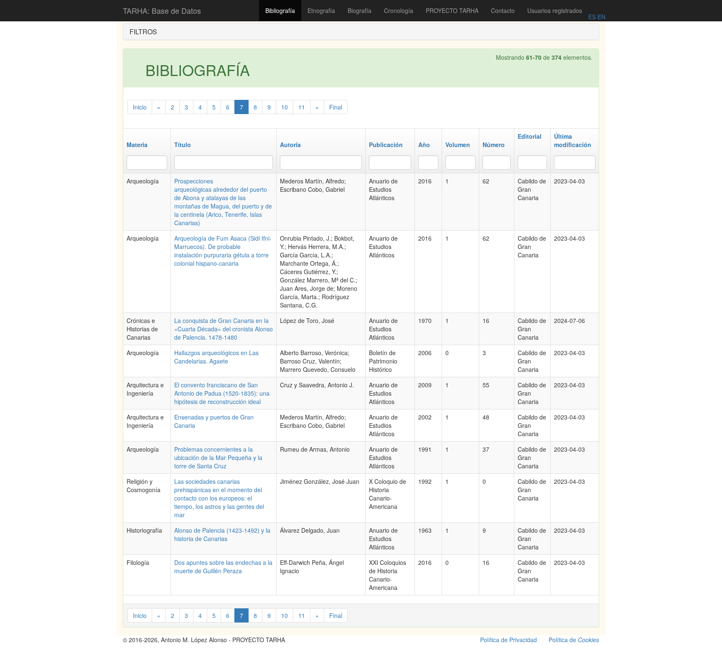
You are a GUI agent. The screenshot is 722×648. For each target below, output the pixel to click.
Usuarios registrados (554, 10)
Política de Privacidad (508, 639)
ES (592, 17)
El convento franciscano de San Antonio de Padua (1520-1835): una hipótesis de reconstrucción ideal (221, 393)
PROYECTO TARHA (452, 10)
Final (335, 107)
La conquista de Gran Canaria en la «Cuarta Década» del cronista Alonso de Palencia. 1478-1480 (223, 328)
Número (494, 144)
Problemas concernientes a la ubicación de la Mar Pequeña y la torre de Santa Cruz (218, 457)
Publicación (386, 144)
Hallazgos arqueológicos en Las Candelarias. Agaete (216, 356)
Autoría (290, 144)
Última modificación (572, 140)
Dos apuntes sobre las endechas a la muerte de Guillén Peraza (223, 566)
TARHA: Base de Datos (162, 10)
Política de (574, 639)
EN (600, 17)
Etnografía (321, 10)
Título (182, 144)
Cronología (398, 10)
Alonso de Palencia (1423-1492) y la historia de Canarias (222, 534)
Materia (137, 144)
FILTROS (143, 31)
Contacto (503, 10)
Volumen (457, 144)
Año (424, 144)
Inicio (140, 107)
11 (301, 107)
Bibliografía (280, 10)
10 (284, 107)
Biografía (359, 10)
